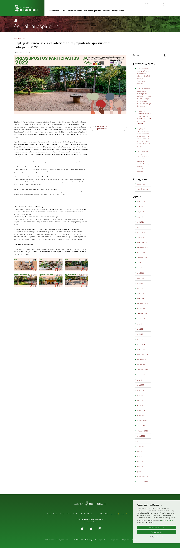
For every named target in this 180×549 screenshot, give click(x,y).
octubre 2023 (141, 365)
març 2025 (140, 288)
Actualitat (106, 11)
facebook (91, 528)
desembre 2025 (142, 242)
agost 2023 (141, 375)
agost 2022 (141, 436)
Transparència (114, 540)
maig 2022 (140, 451)
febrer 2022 (141, 466)
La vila (63, 11)
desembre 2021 (142, 477)
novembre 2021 (142, 482)
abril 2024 (140, 334)
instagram (100, 528)
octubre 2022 (141, 426)
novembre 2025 (142, 247)
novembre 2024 (142, 303)
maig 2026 (140, 217)
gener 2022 (141, 472)
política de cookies (167, 520)
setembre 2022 (142, 431)
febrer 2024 (141, 344)
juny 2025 (140, 273)
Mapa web (125, 540)
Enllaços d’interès (118, 11)
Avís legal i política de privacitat (96, 540)
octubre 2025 (141, 252)
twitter (82, 528)
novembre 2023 (142, 359)
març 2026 (140, 227)
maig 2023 (140, 390)
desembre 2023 (142, 354)
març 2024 (140, 339)
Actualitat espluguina (37, 26)
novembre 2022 (142, 421)
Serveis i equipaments (92, 11)
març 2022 (140, 461)
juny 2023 (140, 385)
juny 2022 (140, 446)
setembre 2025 (142, 258)
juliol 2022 (140, 441)
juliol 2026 (140, 207)
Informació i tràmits (75, 11)
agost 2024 (141, 319)
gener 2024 (141, 349)
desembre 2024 (142, 298)
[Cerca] (164, 4)
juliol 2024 (140, 324)
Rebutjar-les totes (156, 532)
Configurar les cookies (157, 537)
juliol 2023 (140, 380)
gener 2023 (141, 410)
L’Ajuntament (54, 11)
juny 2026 (140, 212)
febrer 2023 (141, 405)
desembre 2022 (142, 416)
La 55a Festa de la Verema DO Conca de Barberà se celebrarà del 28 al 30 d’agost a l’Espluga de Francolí (143, 76)
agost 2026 (141, 202)
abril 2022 (140, 456)
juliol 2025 (140, 268)
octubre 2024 (141, 309)
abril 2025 (140, 283)
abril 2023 (140, 395)
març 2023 (140, 400)
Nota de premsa (19, 38)
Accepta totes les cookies (156, 527)
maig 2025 (140, 278)
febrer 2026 (141, 232)
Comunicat (141, 184)
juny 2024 (140, 329)
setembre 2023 (142, 370)
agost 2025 (141, 263)
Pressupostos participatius (102, 127)
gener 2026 (141, 237)
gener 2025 (141, 293)
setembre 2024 (142, 314)
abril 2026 (140, 222)
